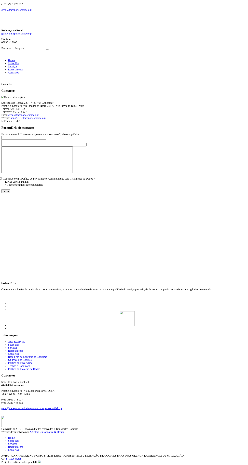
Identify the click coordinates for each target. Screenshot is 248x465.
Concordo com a (49, 178)
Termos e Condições (19, 366)
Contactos (13, 72)
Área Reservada (16, 341)
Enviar (6, 191)
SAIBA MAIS (14, 458)
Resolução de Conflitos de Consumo (27, 356)
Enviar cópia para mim (17, 181)
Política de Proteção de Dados (24, 369)
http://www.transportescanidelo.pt (28, 118)
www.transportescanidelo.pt (47, 408)
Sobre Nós (13, 63)
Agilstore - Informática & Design (46, 432)
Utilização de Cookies (20, 359)
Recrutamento (15, 69)
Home (11, 60)
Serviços (12, 66)
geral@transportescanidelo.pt (16, 9)
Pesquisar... (7, 48)
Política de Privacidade (20, 362)
